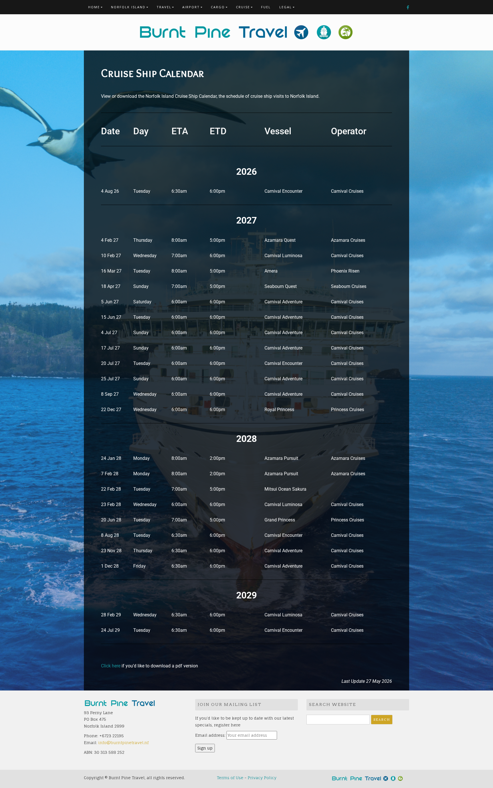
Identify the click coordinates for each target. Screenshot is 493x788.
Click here (110, 666)
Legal (285, 7)
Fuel (266, 7)
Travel (164, 7)
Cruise (243, 7)
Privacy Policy (262, 777)
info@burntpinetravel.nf (123, 742)
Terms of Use (230, 777)
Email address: (210, 735)
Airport (191, 7)
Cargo (218, 7)
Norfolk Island (128, 7)
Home (94, 7)
